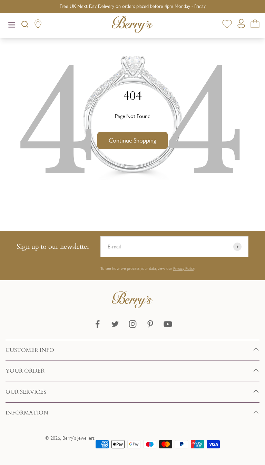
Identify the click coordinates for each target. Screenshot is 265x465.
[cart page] (255, 25)
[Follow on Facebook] (97, 324)
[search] (25, 25)
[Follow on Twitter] (115, 324)
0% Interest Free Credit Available (132, 6)
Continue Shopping (132, 140)
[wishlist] (227, 25)
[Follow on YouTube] (168, 324)
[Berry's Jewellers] (132, 306)
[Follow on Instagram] (132, 324)
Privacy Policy (183, 268)
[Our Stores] (38, 25)
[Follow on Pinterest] (150, 324)
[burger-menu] (12, 25)
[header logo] (132, 25)
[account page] (241, 25)
